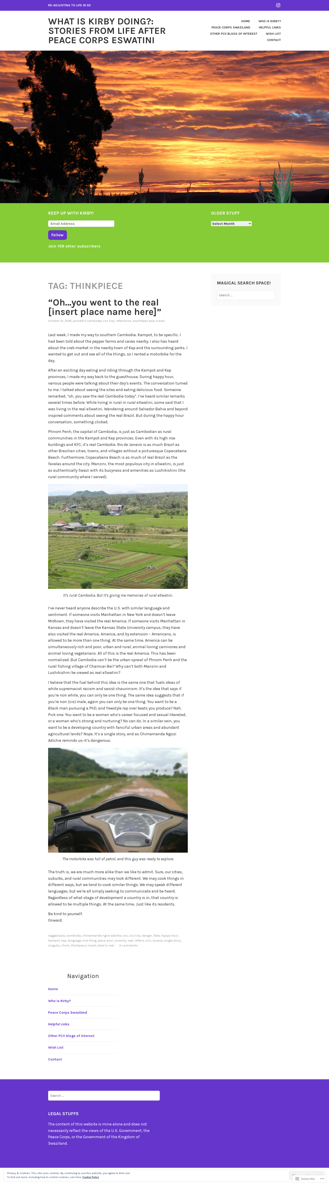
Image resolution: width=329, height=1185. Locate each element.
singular (54, 945)
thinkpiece (78, 945)
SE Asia (157, 940)
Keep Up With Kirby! (71, 213)
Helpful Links (270, 27)
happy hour (169, 936)
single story (172, 940)
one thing (89, 940)
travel (160, 321)
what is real (105, 945)
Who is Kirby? (269, 21)
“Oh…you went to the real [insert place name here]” (104, 307)
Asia (62, 936)
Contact (274, 40)
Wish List (273, 34)
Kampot (54, 940)
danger (147, 936)
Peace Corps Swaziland (231, 27)
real (130, 940)
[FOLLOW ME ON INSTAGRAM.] (278, 5)
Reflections (123, 321)
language (74, 940)
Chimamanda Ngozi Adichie (101, 936)
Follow (57, 234)
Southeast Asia (144, 321)
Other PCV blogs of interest (233, 34)
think (65, 945)
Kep (63, 940)
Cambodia (94, 321)
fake (157, 936)
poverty (120, 940)
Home (245, 21)
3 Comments (128, 945)
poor (110, 940)
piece (101, 940)
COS (125, 936)
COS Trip (108, 321)
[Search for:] (246, 295)
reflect (139, 940)
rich (148, 940)
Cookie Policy (90, 1177)
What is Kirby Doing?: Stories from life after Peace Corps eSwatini (107, 31)
